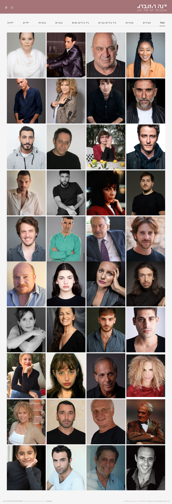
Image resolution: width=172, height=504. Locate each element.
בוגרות (42, 22)
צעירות (129, 22)
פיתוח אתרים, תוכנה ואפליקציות (34, 501)
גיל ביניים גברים (107, 22)
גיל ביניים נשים (80, 22)
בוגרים (59, 22)
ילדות (10, 22)
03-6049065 (142, 501)
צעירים (147, 22)
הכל (162, 22)
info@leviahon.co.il (130, 501)
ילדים (26, 22)
